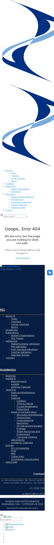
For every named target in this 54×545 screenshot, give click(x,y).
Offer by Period (25, 403)
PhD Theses (16, 191)
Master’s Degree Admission (22, 197)
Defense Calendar (21, 387)
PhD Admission (17, 199)
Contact (9, 210)
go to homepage (22, 258)
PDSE (13, 451)
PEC (2, 310)
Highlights (11, 378)
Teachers (15, 175)
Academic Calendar (22, 442)
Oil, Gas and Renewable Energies (29, 427)
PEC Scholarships (20, 448)
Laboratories (18, 439)
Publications (11, 186)
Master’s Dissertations (20, 189)
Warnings (11, 375)
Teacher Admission (19, 205)
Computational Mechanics (25, 422)
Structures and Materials (30, 414)
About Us (9, 170)
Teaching (11, 389)
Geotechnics (24, 417)
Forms (14, 395)
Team (13, 173)
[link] (27, 216)
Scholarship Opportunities (25, 459)
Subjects (15, 398)
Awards (15, 384)
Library (14, 181)
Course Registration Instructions (27, 408)
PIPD (13, 453)
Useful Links (11, 462)
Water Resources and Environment (28, 433)
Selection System (18, 207)
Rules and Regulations (23, 392)
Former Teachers (18, 178)
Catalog (21, 401)
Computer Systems (27, 437)
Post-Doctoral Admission (21, 202)
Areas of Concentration (24, 412)
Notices (10, 445)
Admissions (10, 194)
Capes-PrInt (17, 456)
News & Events (19, 381)
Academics (10, 183)
